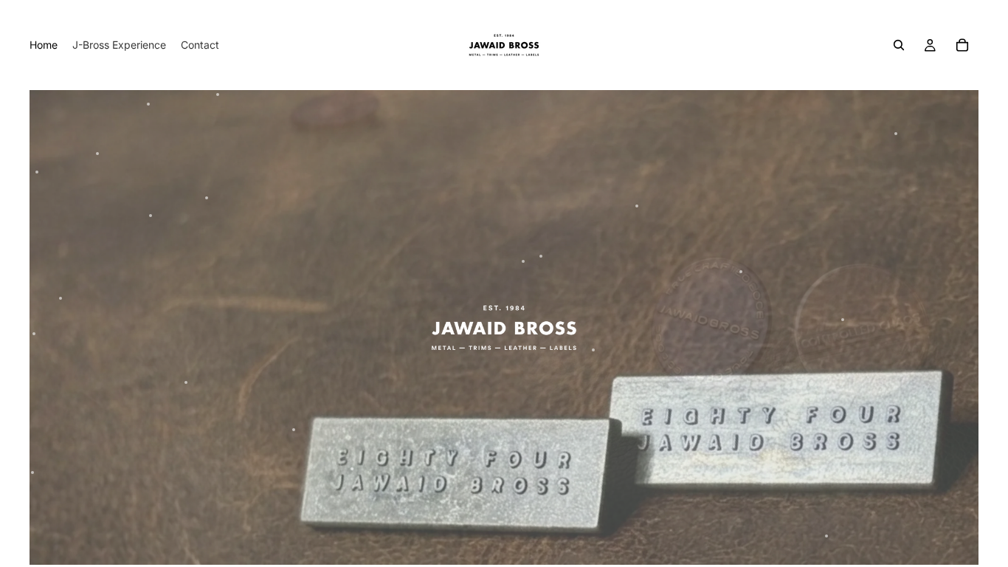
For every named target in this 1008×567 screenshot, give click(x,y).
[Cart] (962, 45)
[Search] (899, 45)
